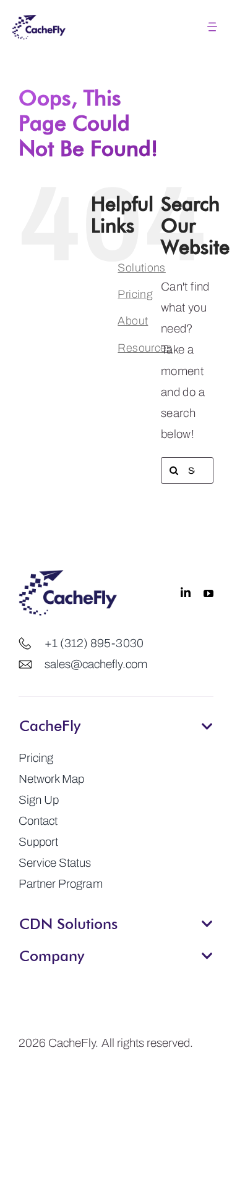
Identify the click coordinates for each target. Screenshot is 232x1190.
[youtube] (208, 592)
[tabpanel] (116, 821)
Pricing (135, 294)
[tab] (116, 722)
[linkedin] (186, 592)
